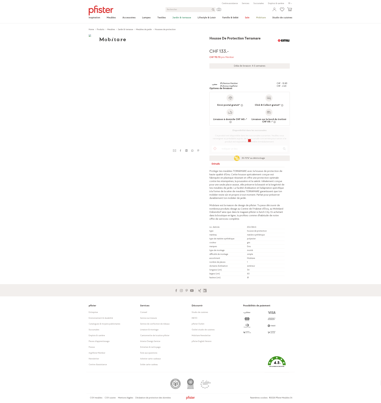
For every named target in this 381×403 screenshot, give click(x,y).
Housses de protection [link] (165, 29)
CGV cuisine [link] (110, 397)
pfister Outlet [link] (198, 324)
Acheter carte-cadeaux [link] (150, 358)
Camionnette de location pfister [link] (154, 335)
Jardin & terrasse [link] (125, 29)
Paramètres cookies (259, 397)
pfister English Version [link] (201, 341)
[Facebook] (176, 290)
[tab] (215, 164)
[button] (276, 364)
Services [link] (245, 3)
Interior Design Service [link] (150, 341)
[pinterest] (198, 150)
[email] (175, 150)
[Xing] (199, 290)
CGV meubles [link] (96, 397)
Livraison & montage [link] (149, 329)
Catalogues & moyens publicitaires (104, 324)
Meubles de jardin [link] (144, 29)
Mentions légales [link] (125, 397)
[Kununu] (204, 290)
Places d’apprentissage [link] (99, 341)
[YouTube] (191, 290)
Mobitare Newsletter (201, 335)
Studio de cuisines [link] (200, 312)
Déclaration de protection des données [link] (153, 397)
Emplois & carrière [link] (276, 3)
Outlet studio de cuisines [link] (203, 329)
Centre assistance (230, 3)
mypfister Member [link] (97, 353)
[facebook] (180, 150)
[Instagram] (181, 290)
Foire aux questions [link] (148, 353)
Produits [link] (100, 29)
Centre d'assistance (98, 364)
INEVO (194, 318)
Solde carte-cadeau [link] (149, 364)
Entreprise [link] (93, 312)
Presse (92, 347)
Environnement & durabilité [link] (101, 318)
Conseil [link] (143, 312)
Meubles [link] (111, 29)
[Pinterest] (186, 290)
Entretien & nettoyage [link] (150, 347)
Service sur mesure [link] (148, 318)
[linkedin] (186, 150)
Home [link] (91, 29)
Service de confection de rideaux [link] (155, 324)
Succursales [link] (258, 3)
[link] (94, 17)
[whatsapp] (192, 150)
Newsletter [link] (94, 358)
